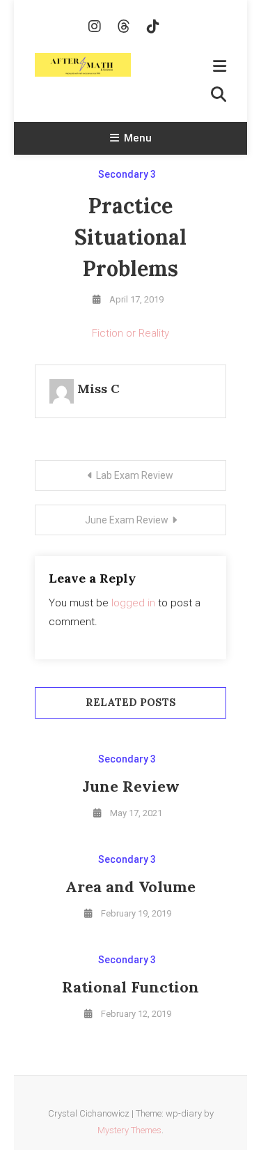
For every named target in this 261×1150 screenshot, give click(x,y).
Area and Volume (130, 886)
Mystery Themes (129, 1130)
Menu (138, 138)
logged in (133, 603)
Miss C (98, 389)
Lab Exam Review (134, 475)
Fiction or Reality (130, 333)
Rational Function (130, 987)
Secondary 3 (127, 174)
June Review (131, 786)
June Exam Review (126, 520)
